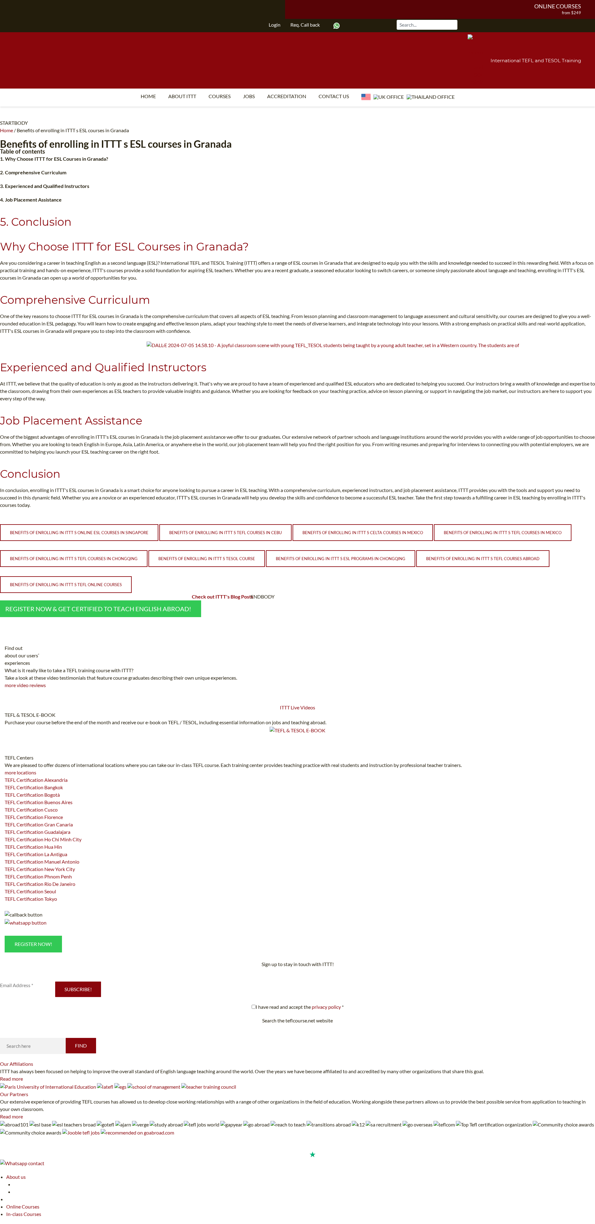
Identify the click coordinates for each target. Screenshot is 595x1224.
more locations (20, 772)
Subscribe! (78, 989)
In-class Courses (23, 1214)
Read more (11, 1079)
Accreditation (286, 96)
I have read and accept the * (300, 1007)
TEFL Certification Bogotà (32, 795)
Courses (220, 96)
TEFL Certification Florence (34, 817)
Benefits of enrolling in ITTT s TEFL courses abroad (483, 558)
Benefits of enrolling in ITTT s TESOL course (206, 558)
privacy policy (326, 1007)
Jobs (249, 96)
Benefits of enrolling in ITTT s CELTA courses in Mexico (362, 532)
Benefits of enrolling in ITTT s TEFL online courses (66, 584)
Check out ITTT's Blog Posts (222, 596)
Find (81, 1045)
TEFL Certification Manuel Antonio (42, 862)
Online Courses (557, 6)
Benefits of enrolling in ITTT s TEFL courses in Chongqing (74, 558)
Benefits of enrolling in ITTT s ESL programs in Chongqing (340, 558)
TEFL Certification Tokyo (31, 899)
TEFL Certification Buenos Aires (39, 802)
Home (148, 96)
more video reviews (25, 685)
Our (16, 1064)
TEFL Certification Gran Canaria (39, 824)
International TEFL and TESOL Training (536, 60)
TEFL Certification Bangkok (34, 787)
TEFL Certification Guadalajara (37, 832)
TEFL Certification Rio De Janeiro (40, 884)
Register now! (33, 944)
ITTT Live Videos (297, 707)
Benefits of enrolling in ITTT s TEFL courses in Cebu (225, 532)
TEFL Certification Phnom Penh (38, 876)
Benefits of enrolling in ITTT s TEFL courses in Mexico (503, 532)
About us (16, 1177)
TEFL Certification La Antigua (36, 854)
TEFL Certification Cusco (31, 809)
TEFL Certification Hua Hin (33, 847)
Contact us (334, 96)
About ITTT (182, 96)
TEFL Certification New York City (40, 869)
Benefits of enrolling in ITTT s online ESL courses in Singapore (79, 532)
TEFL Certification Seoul (30, 891)
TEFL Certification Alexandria (36, 780)
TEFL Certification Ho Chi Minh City (43, 839)
